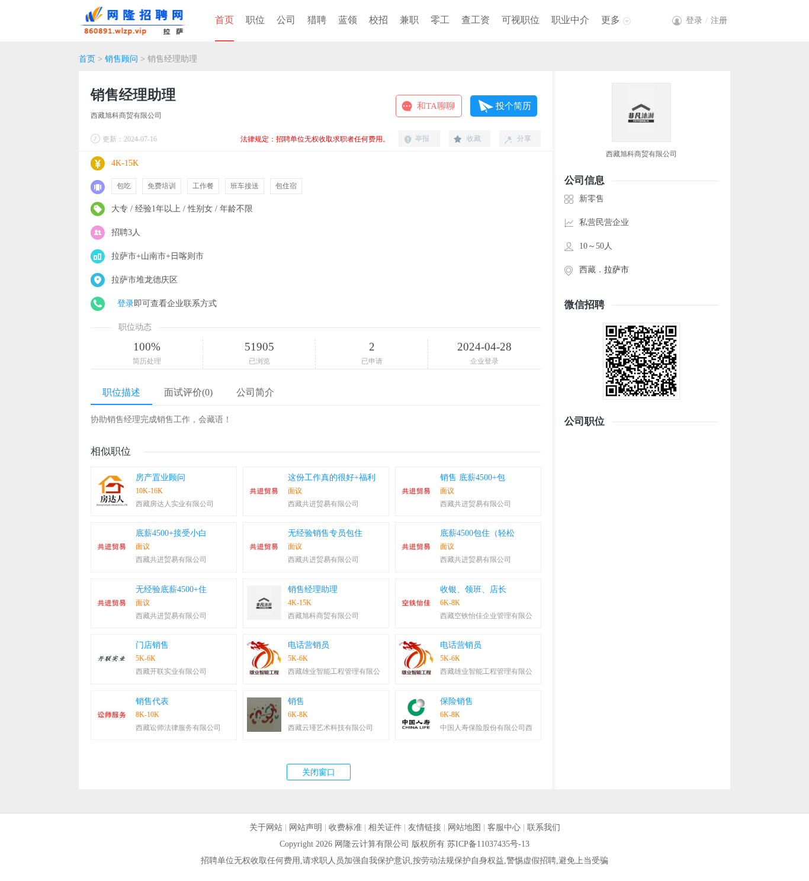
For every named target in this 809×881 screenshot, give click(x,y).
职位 (255, 20)
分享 (524, 138)
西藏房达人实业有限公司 (175, 504)
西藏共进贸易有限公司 (323, 504)
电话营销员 (308, 645)
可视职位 (521, 20)
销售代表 (152, 701)
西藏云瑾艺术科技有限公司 (330, 728)
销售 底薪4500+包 (472, 477)
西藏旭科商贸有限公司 (126, 115)
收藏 (474, 138)
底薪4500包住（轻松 (477, 533)
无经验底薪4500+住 (171, 589)
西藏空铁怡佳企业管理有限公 (486, 616)
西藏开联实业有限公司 (171, 671)
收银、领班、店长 (473, 589)
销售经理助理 (313, 589)
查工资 (475, 20)
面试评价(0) (188, 392)
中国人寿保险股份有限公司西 (486, 728)
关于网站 (265, 827)
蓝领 (347, 20)
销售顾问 (121, 58)
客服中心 (504, 827)
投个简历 (513, 106)
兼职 (409, 20)
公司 (286, 20)
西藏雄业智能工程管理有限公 (334, 671)
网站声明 (305, 827)
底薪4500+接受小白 (171, 533)
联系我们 (543, 827)
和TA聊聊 (436, 106)
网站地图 (464, 827)
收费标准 (345, 827)
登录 (125, 303)
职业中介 (570, 20)
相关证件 (385, 827)
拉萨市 (616, 269)
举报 (422, 138)
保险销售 (456, 701)
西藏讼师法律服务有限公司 (178, 728)
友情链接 (424, 827)
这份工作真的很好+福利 (331, 477)
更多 (610, 20)
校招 (378, 20)
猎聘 (316, 20)
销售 (296, 701)
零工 (440, 20)
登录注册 (706, 20)
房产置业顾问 (160, 477)
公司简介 (255, 392)
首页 (224, 20)
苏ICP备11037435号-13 (488, 844)
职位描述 (121, 392)
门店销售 (152, 645)
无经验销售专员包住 (325, 533)
